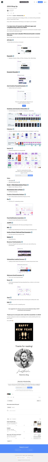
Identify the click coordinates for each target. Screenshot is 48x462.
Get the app (29, 457)
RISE (8, 302)
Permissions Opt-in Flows (15, 189)
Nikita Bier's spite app (10, 429)
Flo (8, 199)
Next (38, 400)
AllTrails (9, 40)
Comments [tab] (9, 407)
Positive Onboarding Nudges (15, 194)
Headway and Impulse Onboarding (17, 108)
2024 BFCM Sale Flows (13, 182)
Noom (8, 280)
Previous (10, 400)
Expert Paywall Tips (11, 421)
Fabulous (9, 129)
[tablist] (11, 407)
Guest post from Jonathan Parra (12, 422)
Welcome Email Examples (14, 275)
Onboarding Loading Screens (15, 259)
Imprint (9, 148)
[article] (24, 423)
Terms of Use (28, 389)
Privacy (24, 455)
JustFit (9, 222)
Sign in (45, 2)
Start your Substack (21, 457)
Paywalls (9, 56)
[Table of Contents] (1, 231)
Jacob (14, 15)
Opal (8, 297)
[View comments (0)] (11, 13)
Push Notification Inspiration (15, 218)
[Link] (5, 27)
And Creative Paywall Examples (16, 86)
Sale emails (11, 180)
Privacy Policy (31, 390)
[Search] (34, 2)
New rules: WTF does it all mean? (14, 434)
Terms (26, 455)
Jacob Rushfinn (13, 430)
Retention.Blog (20, 15)
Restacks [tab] (13, 407)
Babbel (9, 237)
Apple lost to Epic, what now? (11, 435)
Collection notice (30, 455)
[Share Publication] (36, 2)
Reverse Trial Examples (14, 242)
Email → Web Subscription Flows (17, 185)
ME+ (8, 227)
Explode (8, 428)
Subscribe (40, 2)
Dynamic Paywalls (12, 72)
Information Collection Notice (24, 390)
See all (9, 441)
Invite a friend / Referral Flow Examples (19, 232)
